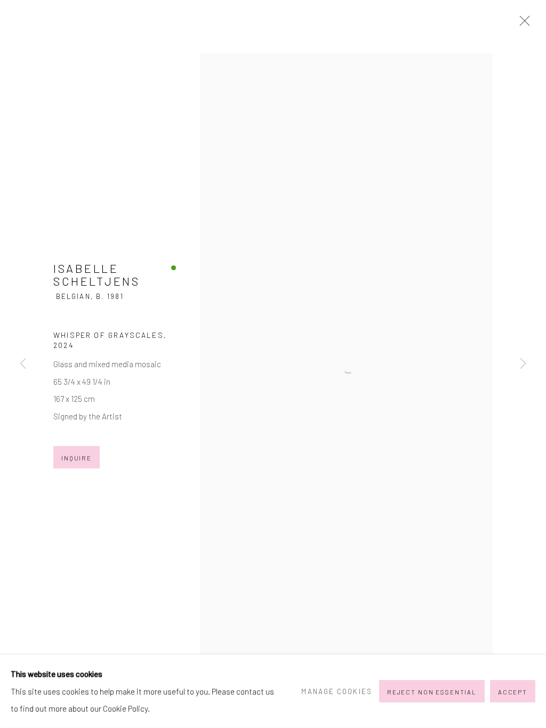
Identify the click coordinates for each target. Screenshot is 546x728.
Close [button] (522, 24)
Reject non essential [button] (432, 691)
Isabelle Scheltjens (96, 274)
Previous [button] (23, 364)
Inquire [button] (76, 458)
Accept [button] (512, 691)
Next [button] (523, 364)
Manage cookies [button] (336, 691)
